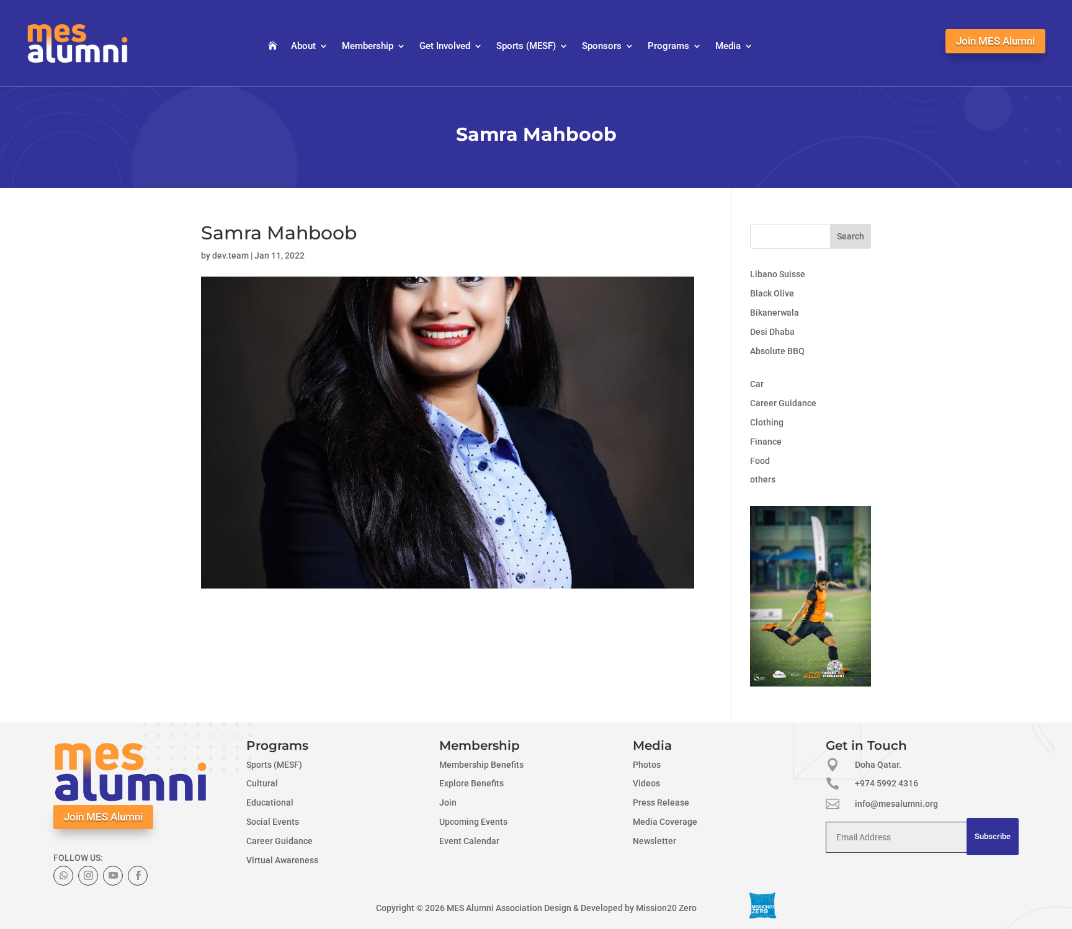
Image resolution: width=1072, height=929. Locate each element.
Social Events (272, 822)
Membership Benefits (481, 765)
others (762, 479)
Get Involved (444, 46)
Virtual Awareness (282, 860)
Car (757, 384)
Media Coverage (665, 822)
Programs (668, 46)
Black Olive (772, 293)
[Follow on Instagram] (88, 876)
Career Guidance (783, 403)
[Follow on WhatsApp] (63, 876)
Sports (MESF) (526, 46)
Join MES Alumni (995, 41)
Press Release (661, 802)
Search (850, 236)
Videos (646, 783)
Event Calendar (469, 841)
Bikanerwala (774, 313)
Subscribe (993, 836)
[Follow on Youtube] (113, 876)
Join (448, 802)
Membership (367, 46)
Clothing (767, 422)
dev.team (230, 255)
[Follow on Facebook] (138, 876)
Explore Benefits (471, 783)
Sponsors (602, 46)
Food (760, 461)
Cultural (262, 783)
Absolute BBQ (777, 351)
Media (728, 46)
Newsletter (654, 841)
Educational (269, 802)
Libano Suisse (777, 274)
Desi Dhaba (772, 332)
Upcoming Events (473, 822)
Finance (766, 442)
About (303, 46)
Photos (647, 765)
